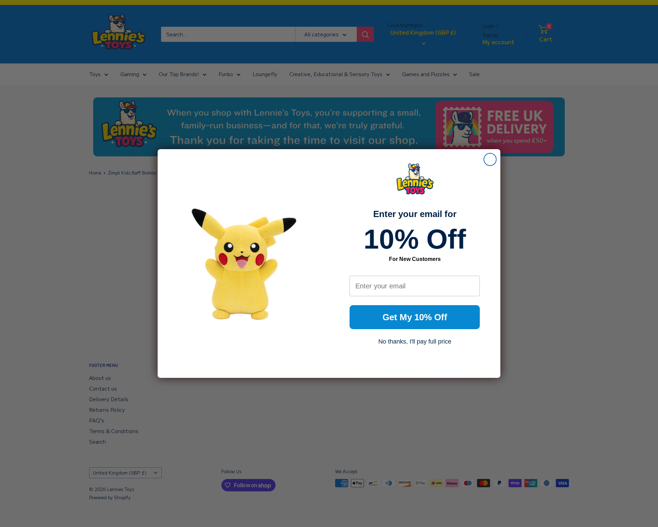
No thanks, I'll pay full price (414, 341)
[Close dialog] (490, 159)
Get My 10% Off (414, 317)
